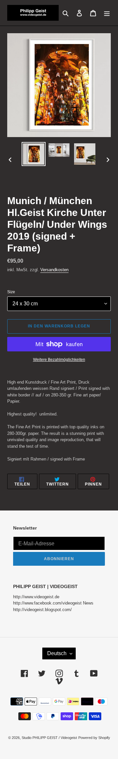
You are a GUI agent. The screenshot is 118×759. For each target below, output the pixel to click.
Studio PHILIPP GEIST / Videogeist (49, 738)
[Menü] (107, 12)
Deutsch (57, 653)
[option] (33, 154)
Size (11, 292)
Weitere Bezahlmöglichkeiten (59, 359)
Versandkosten (54, 269)
